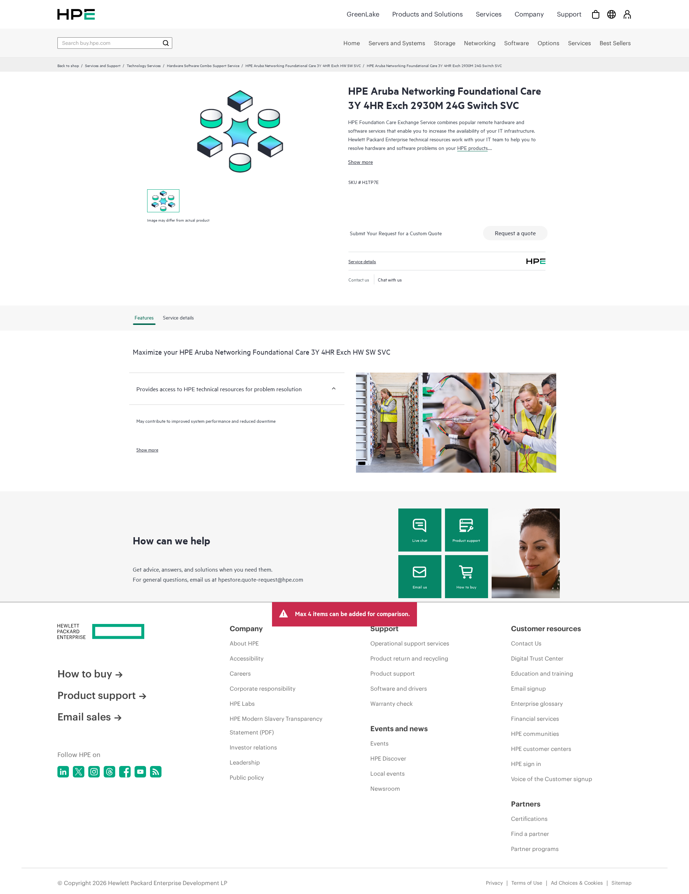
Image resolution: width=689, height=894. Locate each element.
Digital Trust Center (537, 658)
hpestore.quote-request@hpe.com (260, 579)
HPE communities (535, 733)
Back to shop (68, 65)
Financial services (535, 718)
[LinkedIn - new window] (63, 771)
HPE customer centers (541, 748)
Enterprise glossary (537, 703)
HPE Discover (388, 758)
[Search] (165, 43)
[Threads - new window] (109, 771)
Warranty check (391, 703)
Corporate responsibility (262, 688)
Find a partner (530, 833)
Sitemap (621, 883)
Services (489, 14)
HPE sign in (526, 763)
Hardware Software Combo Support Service (203, 65)
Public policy (247, 777)
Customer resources (546, 628)
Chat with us (390, 279)
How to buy (466, 587)
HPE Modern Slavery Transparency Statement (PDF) (276, 725)
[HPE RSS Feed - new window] (155, 771)
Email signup (528, 688)
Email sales (84, 716)
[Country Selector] (611, 14)
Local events (387, 773)
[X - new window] (78, 771)
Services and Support (103, 65)
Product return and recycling (409, 658)
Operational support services (409, 643)
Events (379, 743)
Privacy (494, 883)
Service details (362, 261)
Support (569, 14)
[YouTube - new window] (140, 771)
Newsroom (385, 788)
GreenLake (363, 14)
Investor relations (253, 747)
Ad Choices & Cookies (577, 883)
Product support (466, 540)
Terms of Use (526, 883)
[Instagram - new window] (94, 771)
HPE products (472, 147)
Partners (525, 803)
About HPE (244, 643)
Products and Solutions (427, 14)
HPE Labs (242, 703)
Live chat (419, 540)
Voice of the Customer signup (551, 778)
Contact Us (526, 643)
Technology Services (144, 65)
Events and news (399, 728)
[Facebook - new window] (125, 771)
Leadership (245, 762)
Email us (420, 587)
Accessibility (246, 658)
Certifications (529, 818)
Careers (240, 673)
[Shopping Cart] (595, 14)
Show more (360, 161)
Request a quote (515, 233)
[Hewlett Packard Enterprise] (76, 14)
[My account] (627, 14)
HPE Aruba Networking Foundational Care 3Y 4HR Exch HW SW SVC (303, 65)
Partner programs (535, 848)
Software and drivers (398, 688)
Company (529, 14)
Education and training (542, 673)
